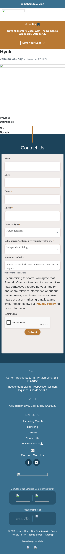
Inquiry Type (12, 224)
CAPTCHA (11, 313)
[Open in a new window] (23, 498)
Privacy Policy (46, 303)
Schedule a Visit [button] (34, 4)
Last (7, 174)
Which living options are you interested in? (29, 241)
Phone (9, 207)
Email (9, 191)
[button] (32, 24)
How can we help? (14, 257)
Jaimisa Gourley (12, 58)
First (7, 158)
